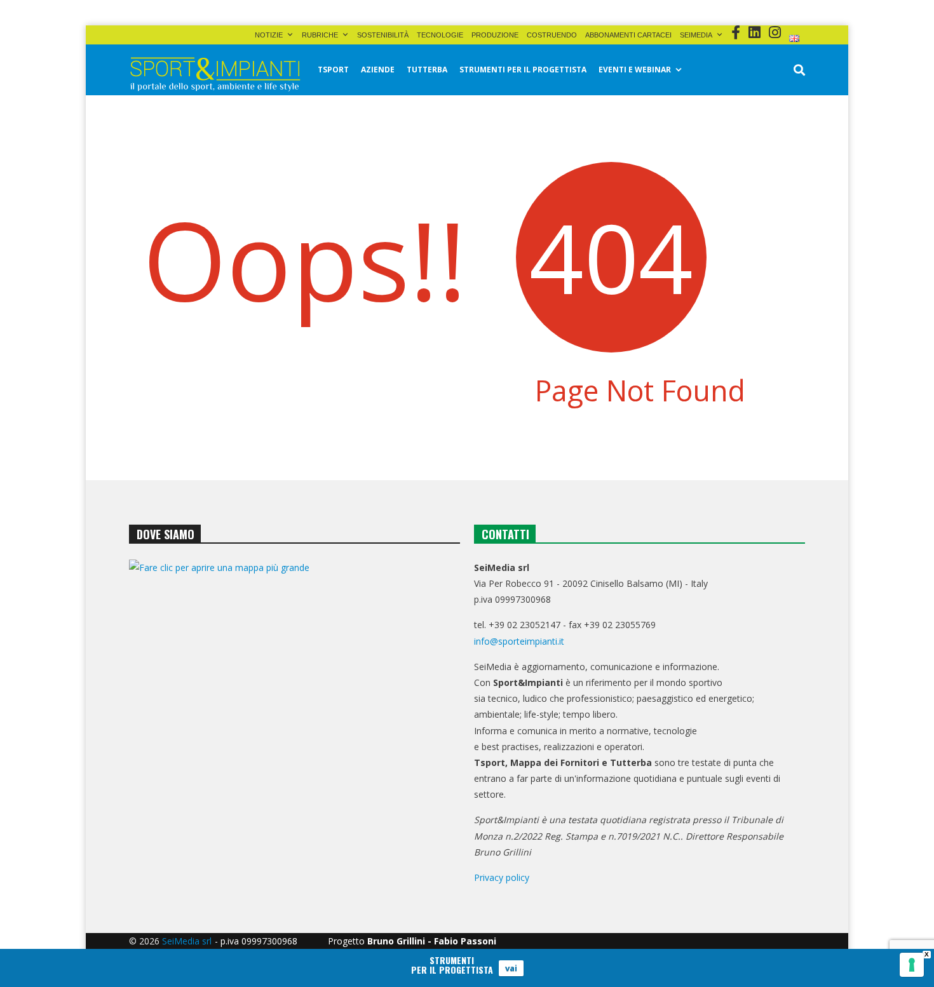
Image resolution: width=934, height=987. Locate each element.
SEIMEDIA (696, 35)
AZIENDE (378, 69)
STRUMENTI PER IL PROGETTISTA (522, 69)
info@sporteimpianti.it (519, 641)
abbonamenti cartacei (628, 35)
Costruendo (552, 35)
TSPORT (333, 69)
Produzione (494, 35)
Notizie (269, 35)
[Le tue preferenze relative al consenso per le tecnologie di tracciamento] (912, 965)
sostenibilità (383, 35)
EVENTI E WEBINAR (635, 69)
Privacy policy (501, 877)
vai (511, 968)
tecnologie (440, 35)
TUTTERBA (427, 69)
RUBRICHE (320, 35)
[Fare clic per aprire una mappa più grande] (294, 689)
